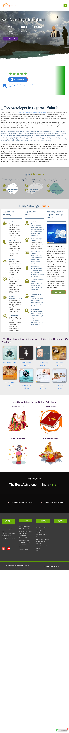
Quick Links (25, 520)
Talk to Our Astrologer (25, 529)
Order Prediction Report (25, 531)
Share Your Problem (24, 526)
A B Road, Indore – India (8, 533)
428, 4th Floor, (6, 529)
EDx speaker (55, 131)
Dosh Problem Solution (42, 539)
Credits (27, 565)
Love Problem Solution (42, 527)
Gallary (38, 550)
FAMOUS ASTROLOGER (8, 522)
